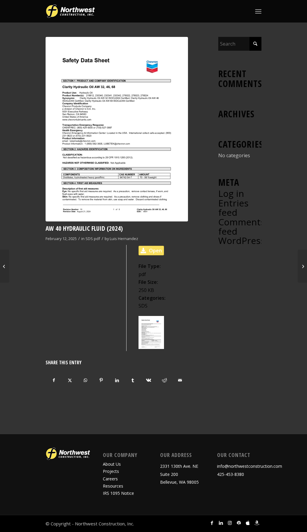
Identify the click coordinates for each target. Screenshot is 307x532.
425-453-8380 (230, 474)
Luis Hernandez (124, 238)
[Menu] (258, 11)
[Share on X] (70, 380)
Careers (110, 479)
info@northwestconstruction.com (249, 466)
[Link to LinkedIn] (220, 522)
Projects (111, 471)
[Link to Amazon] (256, 522)
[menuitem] (258, 11)
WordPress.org (250, 240)
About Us (112, 464)
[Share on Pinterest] (101, 380)
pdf (97, 238)
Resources (113, 486)
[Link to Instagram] (229, 522)
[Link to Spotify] (238, 522)
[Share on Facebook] (54, 380)
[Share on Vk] (148, 380)
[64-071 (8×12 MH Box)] (4, 266)
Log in (231, 193)
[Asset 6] (70, 11)
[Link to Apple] (247, 522)
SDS (89, 238)
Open (155, 250)
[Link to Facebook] (211, 522)
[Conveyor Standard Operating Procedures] (302, 266)
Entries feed (233, 207)
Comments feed (241, 226)
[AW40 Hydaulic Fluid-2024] (117, 129)
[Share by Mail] (180, 380)
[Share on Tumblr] (133, 380)
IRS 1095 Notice (118, 493)
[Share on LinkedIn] (117, 380)
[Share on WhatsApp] (86, 380)
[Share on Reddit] (164, 380)
